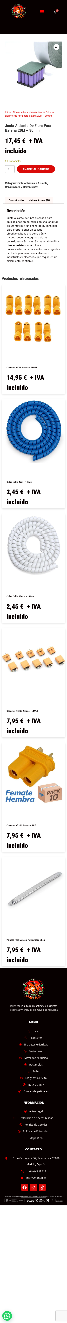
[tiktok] (42, 1187)
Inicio (8, 112)
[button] (42, 11)
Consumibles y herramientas (29, 112)
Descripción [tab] (16, 200)
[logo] (20, 11)
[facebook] (24, 1187)
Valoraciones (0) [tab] (39, 200)
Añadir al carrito (35, 169)
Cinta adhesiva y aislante (32, 183)
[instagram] (33, 1187)
